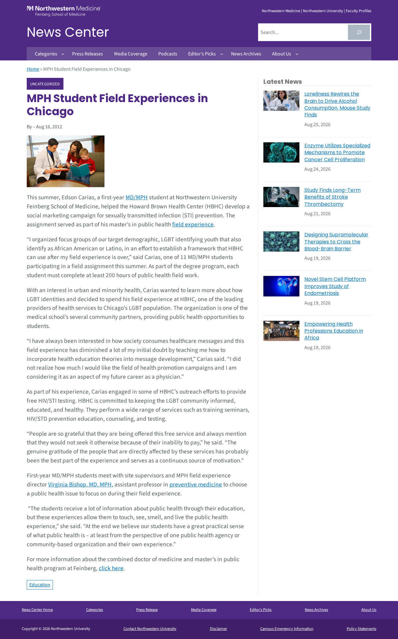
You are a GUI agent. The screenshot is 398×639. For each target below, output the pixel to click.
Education (39, 584)
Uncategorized (45, 84)
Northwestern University (323, 11)
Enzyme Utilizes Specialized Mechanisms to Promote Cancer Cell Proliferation (337, 152)
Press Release (147, 610)
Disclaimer (218, 629)
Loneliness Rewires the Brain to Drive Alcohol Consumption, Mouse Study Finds (337, 104)
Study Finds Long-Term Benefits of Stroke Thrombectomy (332, 197)
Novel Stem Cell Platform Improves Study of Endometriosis (335, 286)
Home (33, 69)
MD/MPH (137, 197)
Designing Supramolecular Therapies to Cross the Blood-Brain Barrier (336, 241)
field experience (193, 224)
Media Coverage (203, 610)
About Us (368, 610)
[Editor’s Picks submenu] (221, 53)
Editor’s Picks (260, 610)
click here (111, 568)
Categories (94, 610)
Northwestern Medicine (281, 11)
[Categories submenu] (62, 53)
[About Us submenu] (296, 53)
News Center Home (37, 610)
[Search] (359, 32)
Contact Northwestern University (149, 629)
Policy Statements (361, 629)
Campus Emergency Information (286, 629)
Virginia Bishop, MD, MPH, (80, 484)
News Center (68, 32)
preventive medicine (195, 484)
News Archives (316, 610)
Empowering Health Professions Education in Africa (333, 331)
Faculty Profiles (358, 11)
